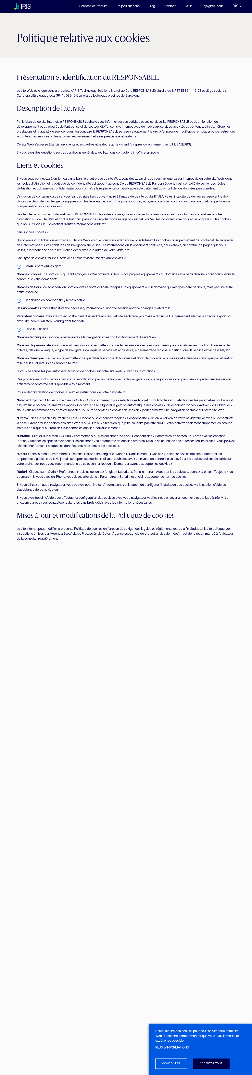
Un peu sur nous (128, 6)
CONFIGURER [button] (171, 1063)
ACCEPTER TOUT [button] (211, 1063)
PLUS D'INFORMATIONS (172, 1047)
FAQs (188, 6)
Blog (152, 6)
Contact (170, 6)
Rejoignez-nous (212, 6)
